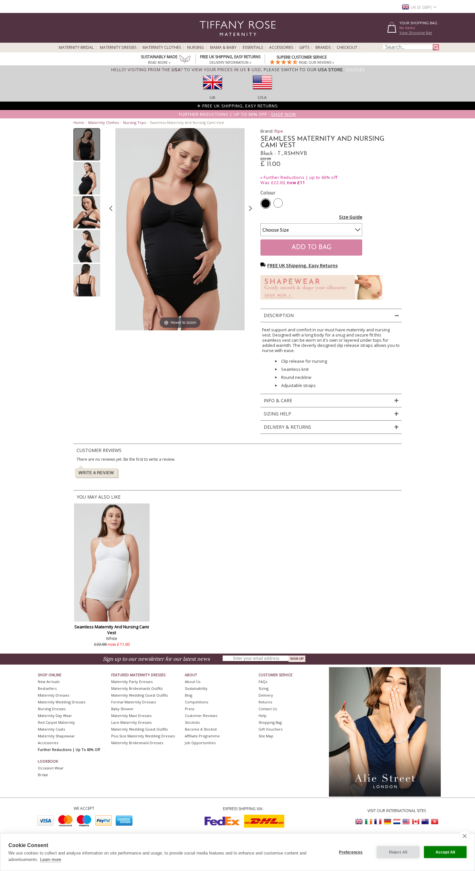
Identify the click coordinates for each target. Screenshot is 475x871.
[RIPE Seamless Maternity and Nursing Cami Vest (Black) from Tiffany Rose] (86, 144)
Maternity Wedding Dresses (61, 702)
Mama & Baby (223, 48)
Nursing (195, 48)
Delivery (266, 695)
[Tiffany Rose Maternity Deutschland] (387, 821)
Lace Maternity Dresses (131, 722)
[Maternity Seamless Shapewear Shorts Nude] (321, 301)
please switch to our (303, 69)
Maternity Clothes (161, 48)
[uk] (212, 91)
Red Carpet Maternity (56, 722)
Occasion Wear (51, 768)
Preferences (351, 852)
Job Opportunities (200, 742)
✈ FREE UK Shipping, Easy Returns (237, 106)
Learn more (50, 859)
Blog (188, 695)
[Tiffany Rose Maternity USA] (406, 821)
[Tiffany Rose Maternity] (208, 40)
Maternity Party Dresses (132, 681)
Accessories (281, 48)
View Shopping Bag (415, 32)
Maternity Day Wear (55, 715)
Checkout (347, 48)
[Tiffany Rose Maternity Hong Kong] (434, 821)
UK (213, 97)
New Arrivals (48, 681)
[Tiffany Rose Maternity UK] (359, 821)
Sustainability (196, 688)
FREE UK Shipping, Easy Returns (302, 265)
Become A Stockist (201, 729)
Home (78, 122)
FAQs (263, 681)
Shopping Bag (270, 722)
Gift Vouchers (270, 729)
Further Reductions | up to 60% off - (237, 114)
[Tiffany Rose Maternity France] (378, 821)
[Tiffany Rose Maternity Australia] (424, 821)
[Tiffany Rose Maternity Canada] (415, 821)
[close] (464, 835)
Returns (265, 702)
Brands (323, 48)
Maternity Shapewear (56, 735)
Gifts (304, 48)
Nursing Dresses (52, 708)
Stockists (192, 722)
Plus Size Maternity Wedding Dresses (143, 735)
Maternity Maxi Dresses (131, 715)
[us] (262, 91)
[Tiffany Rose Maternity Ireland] (368, 821)
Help (263, 715)
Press (189, 708)
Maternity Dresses (118, 48)
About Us (192, 681)
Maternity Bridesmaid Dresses (137, 742)
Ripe (278, 131)
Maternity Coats (51, 729)
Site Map (266, 735)
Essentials (253, 48)
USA (262, 97)
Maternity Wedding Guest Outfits (139, 695)
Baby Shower (122, 708)
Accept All (445, 852)
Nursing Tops (134, 122)
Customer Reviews (201, 715)
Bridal (43, 774)
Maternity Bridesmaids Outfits (137, 688)
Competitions (196, 702)
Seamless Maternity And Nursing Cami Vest (111, 629)
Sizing (264, 688)
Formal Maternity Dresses (133, 702)
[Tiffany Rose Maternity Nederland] (396, 821)
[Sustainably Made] (184, 60)
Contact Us (268, 708)
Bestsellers (47, 688)
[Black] (265, 203)
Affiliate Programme (202, 735)
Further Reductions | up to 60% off (300, 177)
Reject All (398, 852)
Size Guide (350, 217)
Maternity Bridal (76, 48)
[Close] (355, 69)
